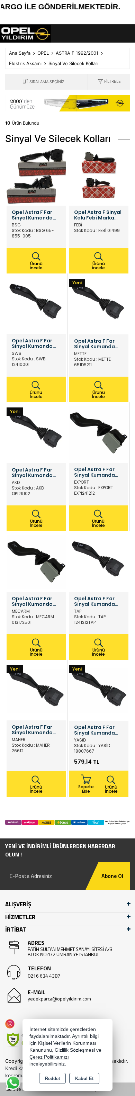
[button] (109, 82)
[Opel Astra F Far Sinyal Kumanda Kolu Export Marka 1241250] (98, 432)
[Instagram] (11, 1023)
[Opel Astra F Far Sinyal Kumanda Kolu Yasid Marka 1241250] (98, 690)
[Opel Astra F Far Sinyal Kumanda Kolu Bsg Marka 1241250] (36, 175)
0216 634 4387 (44, 975)
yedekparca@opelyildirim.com (59, 998)
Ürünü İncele (36, 266)
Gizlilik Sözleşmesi (75, 1050)
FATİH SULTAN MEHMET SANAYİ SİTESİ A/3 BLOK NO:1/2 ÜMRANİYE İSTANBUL (70, 951)
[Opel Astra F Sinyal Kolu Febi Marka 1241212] (98, 175)
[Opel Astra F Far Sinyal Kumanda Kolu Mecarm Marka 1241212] (36, 561)
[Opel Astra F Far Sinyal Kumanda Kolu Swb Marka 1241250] (36, 303)
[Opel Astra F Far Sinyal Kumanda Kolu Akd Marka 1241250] (36, 433)
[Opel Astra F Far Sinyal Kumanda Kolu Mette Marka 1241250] (98, 304)
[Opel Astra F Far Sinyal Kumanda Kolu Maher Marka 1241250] (36, 690)
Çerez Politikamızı (49, 1057)
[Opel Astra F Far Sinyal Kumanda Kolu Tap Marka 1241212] (98, 561)
